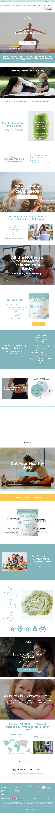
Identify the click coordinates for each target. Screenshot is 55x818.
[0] (51, 5)
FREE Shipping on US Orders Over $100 (19, 1)
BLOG (44, 5)
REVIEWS (39, 5)
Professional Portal (50, 1)
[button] (4, 427)
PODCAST (30, 5)
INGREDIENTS (19, 5)
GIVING (24, 5)
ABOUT (34, 5)
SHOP (14, 5)
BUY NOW (38, 324)
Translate (49, 10)
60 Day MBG (10, 1)
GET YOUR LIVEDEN (27, 43)
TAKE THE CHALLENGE (27, 197)
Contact (5, 1)
